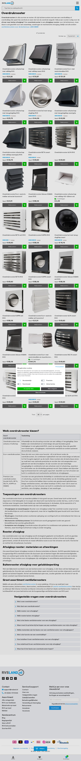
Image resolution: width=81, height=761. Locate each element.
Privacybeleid (60, 366)
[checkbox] (43, 381)
